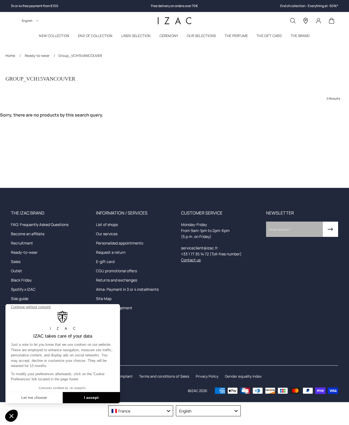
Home (10, 55)
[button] (54, 37)
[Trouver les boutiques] (305, 20)
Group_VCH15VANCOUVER (80, 55)
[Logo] (174, 20)
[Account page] (318, 21)
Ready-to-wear (37, 55)
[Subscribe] (330, 229)
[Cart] (331, 21)
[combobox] (140, 410)
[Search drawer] (292, 21)
